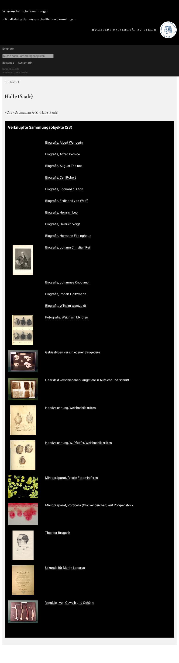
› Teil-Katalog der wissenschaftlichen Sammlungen (39, 18)
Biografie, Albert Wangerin (64, 142)
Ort (10, 111)
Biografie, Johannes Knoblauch (67, 282)
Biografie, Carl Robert (60, 177)
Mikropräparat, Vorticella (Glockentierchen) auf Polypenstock (89, 505)
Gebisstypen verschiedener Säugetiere (72, 352)
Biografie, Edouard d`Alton (64, 189)
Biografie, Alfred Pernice (62, 154)
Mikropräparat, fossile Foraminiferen (71, 478)
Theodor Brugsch (57, 533)
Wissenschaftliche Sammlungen (25, 10)
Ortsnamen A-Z (26, 111)
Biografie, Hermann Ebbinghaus (68, 236)
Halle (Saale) (49, 111)
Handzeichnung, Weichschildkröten (70, 408)
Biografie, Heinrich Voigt (62, 224)
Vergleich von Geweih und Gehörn (69, 602)
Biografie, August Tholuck (63, 166)
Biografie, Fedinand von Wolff (66, 201)
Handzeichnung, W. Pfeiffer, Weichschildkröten (78, 443)
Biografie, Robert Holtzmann (65, 294)
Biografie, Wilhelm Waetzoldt (65, 305)
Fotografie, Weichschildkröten (66, 317)
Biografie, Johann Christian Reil (67, 247)
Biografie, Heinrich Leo (61, 212)
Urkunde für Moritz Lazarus (65, 568)
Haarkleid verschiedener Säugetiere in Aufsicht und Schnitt (87, 380)
